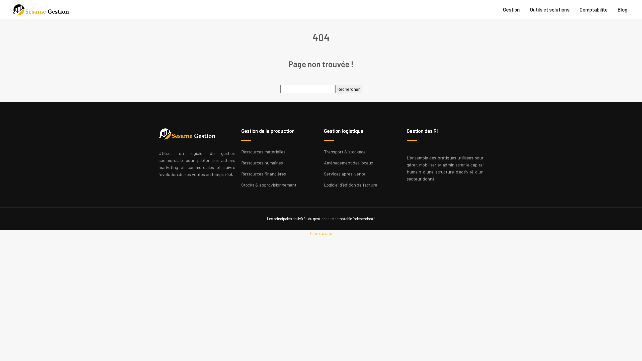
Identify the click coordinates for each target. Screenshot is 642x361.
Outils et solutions (550, 10)
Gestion (511, 10)
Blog (622, 10)
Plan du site (321, 233)
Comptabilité (594, 10)
